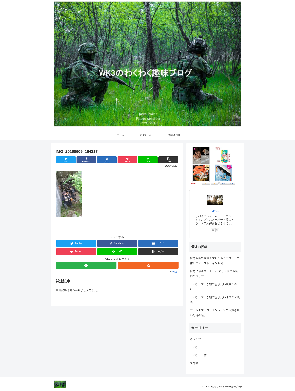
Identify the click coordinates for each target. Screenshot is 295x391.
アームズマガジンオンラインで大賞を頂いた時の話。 (215, 313)
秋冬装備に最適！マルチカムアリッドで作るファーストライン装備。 (215, 261)
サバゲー (195, 347)
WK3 (215, 211)
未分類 (194, 363)
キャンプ (195, 339)
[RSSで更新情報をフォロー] (148, 265)
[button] (168, 159)
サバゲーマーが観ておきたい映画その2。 (213, 287)
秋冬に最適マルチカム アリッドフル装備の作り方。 (214, 274)
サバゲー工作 (198, 355)
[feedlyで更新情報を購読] (86, 265)
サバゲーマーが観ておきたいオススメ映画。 (215, 300)
